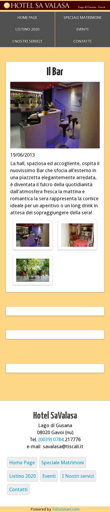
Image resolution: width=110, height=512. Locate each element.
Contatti (18, 489)
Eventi (49, 476)
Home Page (27, 17)
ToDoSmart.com (65, 509)
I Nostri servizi (27, 41)
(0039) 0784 (51, 439)
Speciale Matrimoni (62, 462)
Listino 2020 (27, 29)
